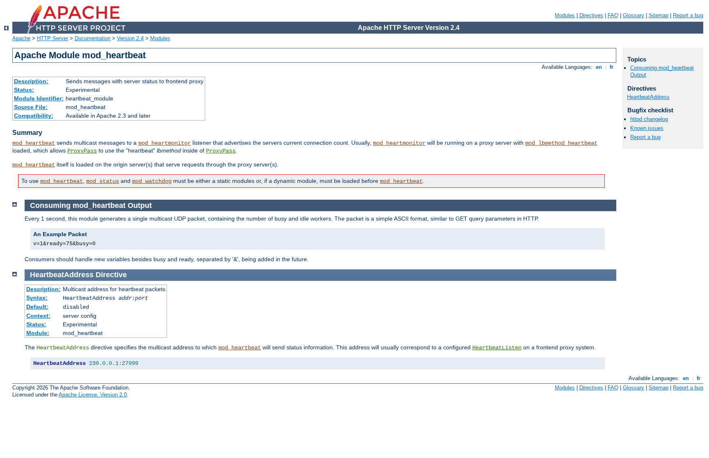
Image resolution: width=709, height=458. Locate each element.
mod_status (102, 181)
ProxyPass (82, 151)
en (599, 67)
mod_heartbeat (33, 143)
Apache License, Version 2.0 (93, 395)
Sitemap (658, 15)
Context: (38, 315)
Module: (37, 333)
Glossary (633, 15)
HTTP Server (52, 38)
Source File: (31, 107)
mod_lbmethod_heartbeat (561, 143)
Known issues (646, 128)
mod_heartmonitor (164, 143)
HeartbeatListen (496, 347)
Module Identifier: (39, 98)
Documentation (92, 38)
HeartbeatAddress (648, 97)
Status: (24, 90)
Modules (565, 15)
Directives (591, 15)
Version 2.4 (130, 38)
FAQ (613, 15)
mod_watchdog (152, 181)
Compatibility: (33, 115)
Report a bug (688, 15)
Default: (37, 306)
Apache (21, 38)
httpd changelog (649, 119)
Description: (31, 81)
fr (611, 67)
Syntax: (37, 297)
